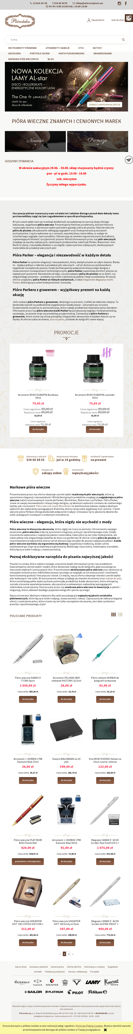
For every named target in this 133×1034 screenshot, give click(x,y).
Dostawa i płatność (39, 966)
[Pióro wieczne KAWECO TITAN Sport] (27, 648)
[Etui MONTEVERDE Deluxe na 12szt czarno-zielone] (105, 729)
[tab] (52, 109)
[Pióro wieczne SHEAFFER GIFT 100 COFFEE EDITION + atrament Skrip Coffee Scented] (27, 892)
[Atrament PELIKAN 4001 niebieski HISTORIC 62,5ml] (66, 648)
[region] (66, 86)
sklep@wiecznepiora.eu (89, 3)
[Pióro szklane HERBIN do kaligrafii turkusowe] (105, 648)
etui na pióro (57, 319)
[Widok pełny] (120, 615)
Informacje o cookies (94, 966)
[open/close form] (129, 160)
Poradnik (94, 971)
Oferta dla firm (74, 966)
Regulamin (113, 966)
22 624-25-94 (40, 3)
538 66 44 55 (60, 3)
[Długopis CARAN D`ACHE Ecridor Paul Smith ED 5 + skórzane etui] (105, 811)
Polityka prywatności (55, 971)
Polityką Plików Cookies (89, 1025)
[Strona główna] (20, 21)
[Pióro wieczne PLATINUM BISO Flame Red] (27, 811)
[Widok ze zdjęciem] (113, 615)
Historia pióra (57, 966)
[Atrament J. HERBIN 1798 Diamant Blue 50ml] (66, 811)
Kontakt (38, 971)
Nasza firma (21, 966)
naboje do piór (113, 578)
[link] (66, 86)
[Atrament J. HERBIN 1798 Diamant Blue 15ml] (27, 729)
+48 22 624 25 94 (83, 1013)
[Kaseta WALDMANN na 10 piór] (66, 729)
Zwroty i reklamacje (77, 971)
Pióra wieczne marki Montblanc (53, 506)
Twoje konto (97, 20)
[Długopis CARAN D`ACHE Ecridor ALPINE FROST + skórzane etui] (105, 892)
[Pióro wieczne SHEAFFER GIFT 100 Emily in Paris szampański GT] (66, 892)
